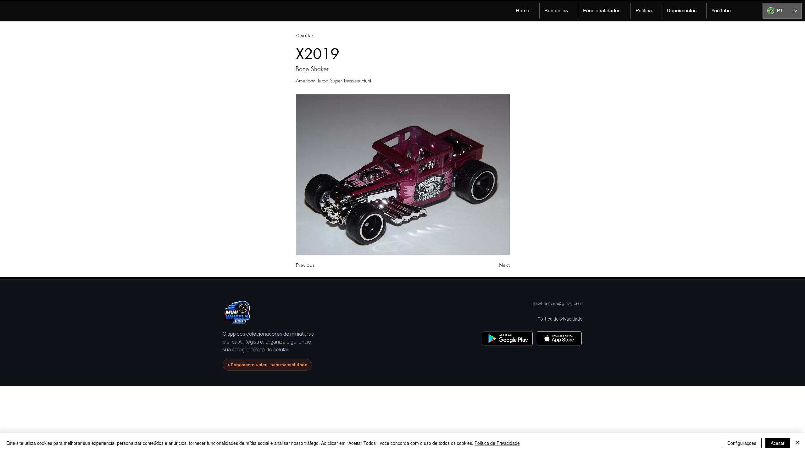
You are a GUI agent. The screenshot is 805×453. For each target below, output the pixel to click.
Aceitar (778, 443)
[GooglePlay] (508, 338)
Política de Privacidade (497, 443)
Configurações (741, 443)
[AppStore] (559, 338)
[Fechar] (797, 443)
